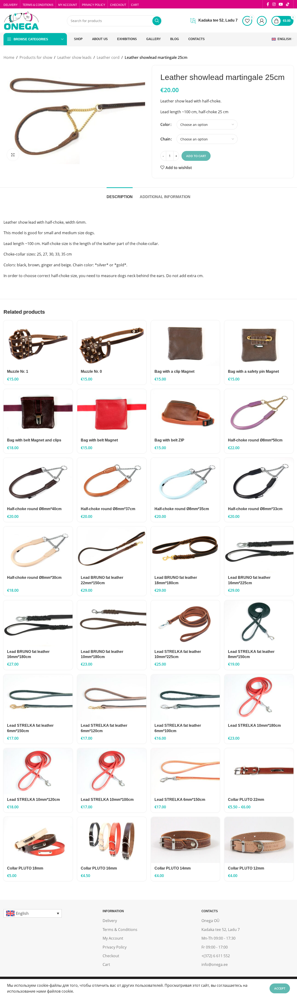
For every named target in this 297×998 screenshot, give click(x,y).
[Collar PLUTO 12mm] (258, 840)
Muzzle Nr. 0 (91, 371)
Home (9, 57)
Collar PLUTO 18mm (25, 868)
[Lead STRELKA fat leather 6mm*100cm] (185, 697)
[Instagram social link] (274, 4)
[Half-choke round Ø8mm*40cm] (38, 481)
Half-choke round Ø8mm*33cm (255, 509)
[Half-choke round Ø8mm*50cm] (258, 412)
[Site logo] (21, 20)
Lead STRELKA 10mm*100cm (107, 800)
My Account (113, 938)
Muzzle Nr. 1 (17, 371)
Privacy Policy (115, 947)
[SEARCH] (156, 20)
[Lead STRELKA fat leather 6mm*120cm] (111, 697)
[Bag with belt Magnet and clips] (38, 412)
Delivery (110, 920)
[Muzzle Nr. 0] (111, 343)
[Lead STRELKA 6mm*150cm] (185, 771)
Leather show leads (74, 57)
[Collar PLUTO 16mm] (111, 840)
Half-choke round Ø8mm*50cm (255, 440)
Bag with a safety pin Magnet (253, 371)
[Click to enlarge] (13, 155)
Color (165, 124)
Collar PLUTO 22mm (246, 800)
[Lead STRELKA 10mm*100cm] (111, 771)
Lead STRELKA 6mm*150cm (179, 800)
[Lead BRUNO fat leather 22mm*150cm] (111, 549)
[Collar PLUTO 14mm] (185, 840)
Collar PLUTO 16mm (99, 868)
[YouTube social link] (280, 4)
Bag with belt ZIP (169, 440)
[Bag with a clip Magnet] (185, 343)
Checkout (111, 955)
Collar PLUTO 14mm (172, 868)
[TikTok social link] (288, 4)
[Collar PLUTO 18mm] (38, 840)
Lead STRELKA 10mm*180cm (254, 725)
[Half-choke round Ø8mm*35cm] (185, 481)
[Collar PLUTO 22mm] (258, 771)
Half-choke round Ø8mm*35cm (181, 509)
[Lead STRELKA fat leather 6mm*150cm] (38, 697)
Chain (165, 139)
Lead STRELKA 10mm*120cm (33, 800)
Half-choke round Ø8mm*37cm (108, 509)
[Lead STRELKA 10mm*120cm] (38, 771)
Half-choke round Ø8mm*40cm (34, 509)
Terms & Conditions (120, 929)
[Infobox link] (214, 21)
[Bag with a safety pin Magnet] (258, 343)
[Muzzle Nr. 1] (38, 343)
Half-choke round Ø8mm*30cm (34, 578)
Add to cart (196, 156)
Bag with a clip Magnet (174, 371)
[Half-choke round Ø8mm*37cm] (111, 481)
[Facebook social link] (268, 4)
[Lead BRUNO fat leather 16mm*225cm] (258, 549)
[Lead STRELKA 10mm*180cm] (258, 697)
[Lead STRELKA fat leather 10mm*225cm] (185, 623)
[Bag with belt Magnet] (111, 412)
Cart (106, 964)
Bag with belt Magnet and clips (34, 440)
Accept (279, 988)
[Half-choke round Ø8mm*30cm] (38, 549)
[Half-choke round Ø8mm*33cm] (258, 481)
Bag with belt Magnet (99, 440)
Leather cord (108, 57)
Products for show (35, 57)
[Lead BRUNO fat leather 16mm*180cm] (38, 623)
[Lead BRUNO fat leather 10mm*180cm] (111, 623)
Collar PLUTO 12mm (246, 868)
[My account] (262, 21)
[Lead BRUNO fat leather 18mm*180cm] (185, 549)
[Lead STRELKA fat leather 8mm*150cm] (258, 623)
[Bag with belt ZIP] (185, 412)
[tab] (120, 194)
